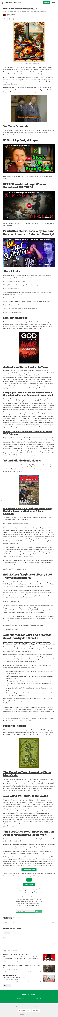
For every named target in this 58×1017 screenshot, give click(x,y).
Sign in (53, 2)
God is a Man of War (13, 367)
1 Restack (19, 917)
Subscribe (46, 2)
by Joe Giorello (28, 638)
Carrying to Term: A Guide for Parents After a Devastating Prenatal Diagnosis (27, 393)
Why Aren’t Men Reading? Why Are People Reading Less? (21, 966)
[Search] (37, 2)
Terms (31, 1007)
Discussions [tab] (14, 950)
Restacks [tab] (13, 933)
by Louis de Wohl (35, 834)
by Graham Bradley (18, 577)
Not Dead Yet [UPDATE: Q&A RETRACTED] (17, 955)
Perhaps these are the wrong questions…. (13, 967)
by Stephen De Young (36, 367)
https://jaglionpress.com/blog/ (12, 312)
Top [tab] (5, 950)
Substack (22, 1014)
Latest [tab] (8, 950)
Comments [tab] (6, 933)
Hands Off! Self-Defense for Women (23, 431)
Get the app (36, 1010)
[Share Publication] (40, 2)
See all (6, 985)
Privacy (27, 1007)
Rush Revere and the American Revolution (26, 508)
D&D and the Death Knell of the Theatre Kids (14, 977)
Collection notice (38, 1007)
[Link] (1, 126)
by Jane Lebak (45, 395)
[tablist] (9, 933)
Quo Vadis (10, 796)
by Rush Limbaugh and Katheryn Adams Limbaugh (27, 511)
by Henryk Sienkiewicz (32, 796)
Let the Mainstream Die (10, 976)
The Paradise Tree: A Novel (21, 772)
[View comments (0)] (9, 19)
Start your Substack (25, 1010)
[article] (29, 958)
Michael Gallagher (13, 959)
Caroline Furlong (11, 14)
